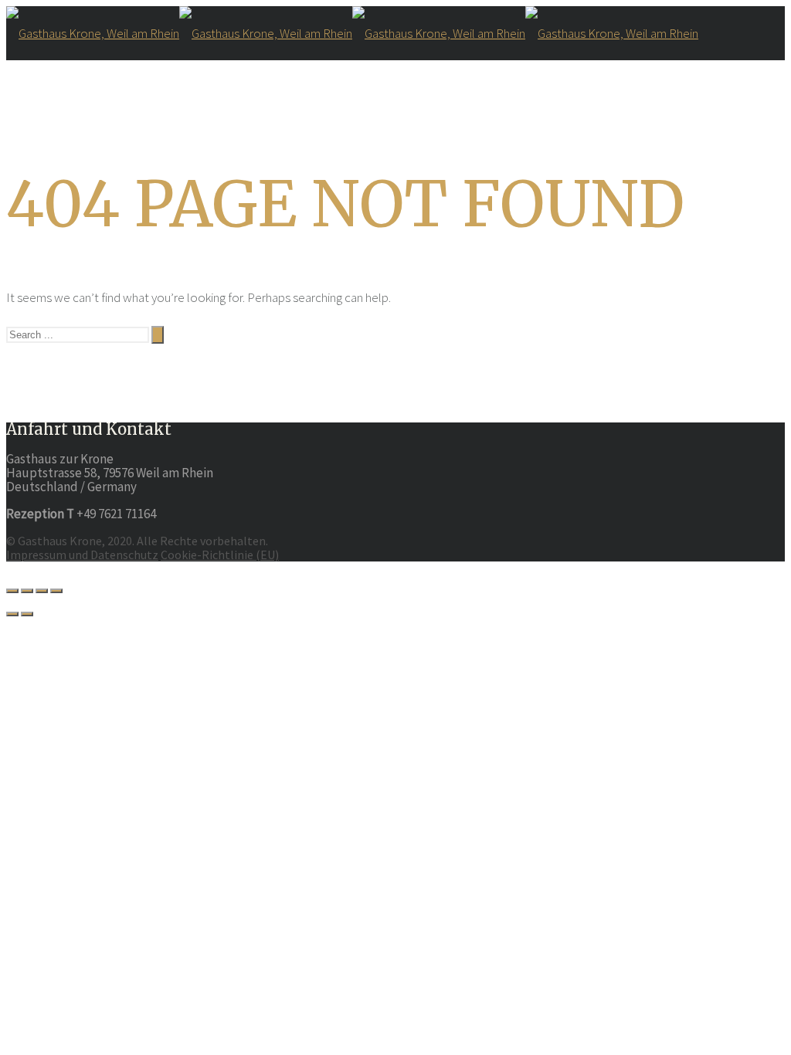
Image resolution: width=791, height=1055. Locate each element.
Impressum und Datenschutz (82, 554)
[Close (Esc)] (12, 591)
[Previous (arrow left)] (12, 614)
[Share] (27, 591)
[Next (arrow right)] (27, 614)
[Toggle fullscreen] (42, 591)
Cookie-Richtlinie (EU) (220, 554)
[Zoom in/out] (56, 591)
